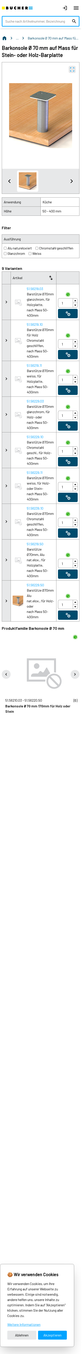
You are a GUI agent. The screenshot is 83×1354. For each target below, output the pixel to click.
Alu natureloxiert (20, 248)
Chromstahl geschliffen (56, 248)
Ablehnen (22, 1335)
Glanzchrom (16, 253)
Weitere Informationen (24, 1324)
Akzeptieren (52, 1335)
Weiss (36, 253)
